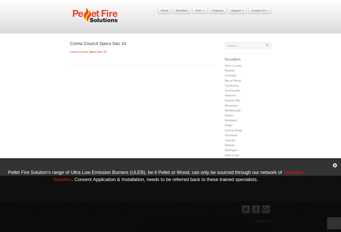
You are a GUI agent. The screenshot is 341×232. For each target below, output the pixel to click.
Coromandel (232, 90)
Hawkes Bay (232, 100)
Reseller (230, 70)
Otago (228, 125)
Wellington (231, 150)
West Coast (232, 155)
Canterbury (232, 85)
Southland (231, 135)
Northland (231, 120)
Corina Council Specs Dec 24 (98, 43)
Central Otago (233, 130)
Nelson (229, 115)
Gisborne (230, 95)
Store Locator (233, 65)
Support (236, 10)
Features (217, 10)
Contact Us (258, 10)
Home (164, 10)
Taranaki (230, 140)
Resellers (182, 10)
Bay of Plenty (233, 80)
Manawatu (231, 105)
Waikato (230, 145)
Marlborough (233, 110)
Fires (198, 10)
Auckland (230, 75)
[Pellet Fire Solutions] (98, 15)
